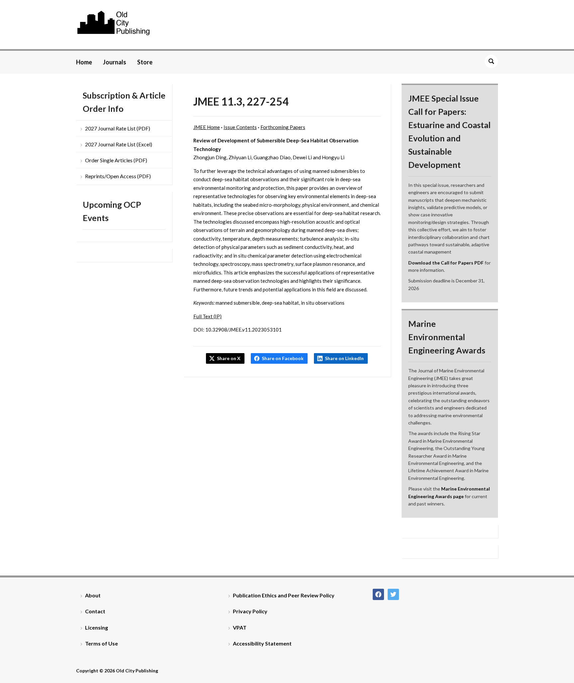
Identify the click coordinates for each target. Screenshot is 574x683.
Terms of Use (101, 643)
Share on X (228, 358)
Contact (95, 611)
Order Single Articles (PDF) (116, 160)
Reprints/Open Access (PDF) (118, 176)
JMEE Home (206, 127)
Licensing (96, 627)
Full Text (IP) (207, 316)
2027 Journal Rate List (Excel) (118, 144)
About (93, 595)
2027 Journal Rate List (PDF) (117, 128)
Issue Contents (240, 127)
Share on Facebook (283, 358)
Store (144, 62)
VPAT (239, 627)
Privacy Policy (250, 611)
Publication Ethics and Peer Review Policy (284, 595)
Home (84, 62)
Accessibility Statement (262, 643)
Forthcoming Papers (282, 127)
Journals (114, 62)
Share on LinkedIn (344, 358)
